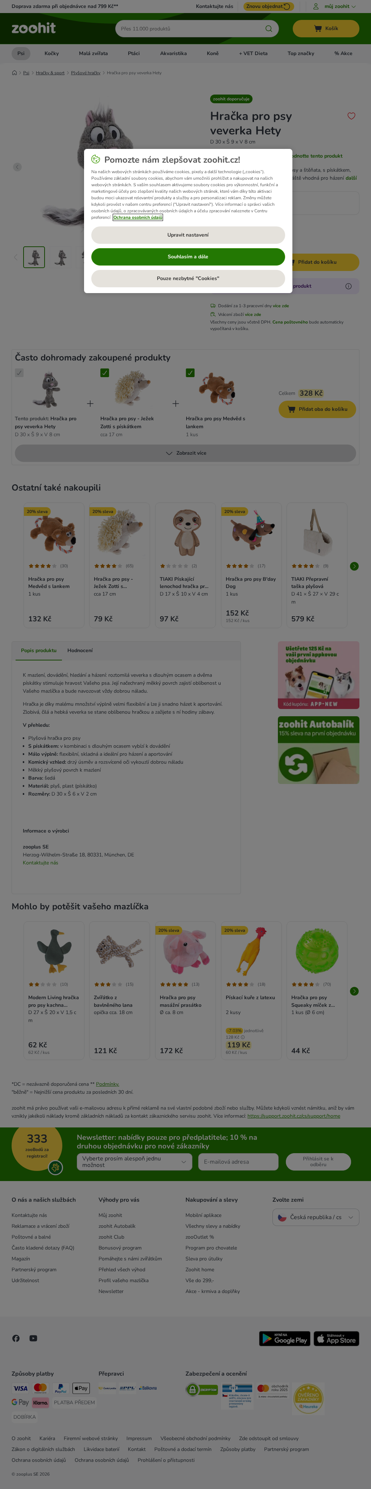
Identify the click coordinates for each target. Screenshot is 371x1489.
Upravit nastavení (188, 235)
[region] (188, 221)
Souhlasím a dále (188, 256)
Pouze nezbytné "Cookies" (188, 278)
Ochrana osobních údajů (137, 217)
